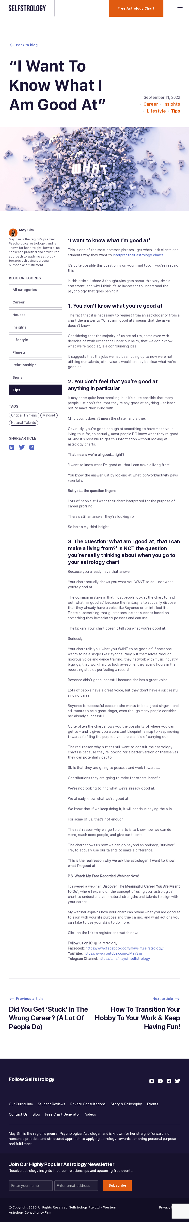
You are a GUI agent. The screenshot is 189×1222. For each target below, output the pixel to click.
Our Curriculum (21, 1104)
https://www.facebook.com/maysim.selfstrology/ (125, 948)
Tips (175, 111)
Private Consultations (88, 1104)
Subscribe (117, 1185)
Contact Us (18, 1114)
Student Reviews (51, 1104)
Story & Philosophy (126, 1104)
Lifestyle (156, 111)
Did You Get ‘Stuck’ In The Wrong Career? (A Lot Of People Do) (48, 1018)
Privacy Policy (169, 1207)
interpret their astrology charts (138, 255)
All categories (25, 290)
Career (150, 104)
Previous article (30, 999)
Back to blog (27, 45)
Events (152, 1104)
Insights (171, 104)
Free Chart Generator (62, 1114)
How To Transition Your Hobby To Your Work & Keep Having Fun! (137, 1018)
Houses (19, 315)
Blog (36, 1114)
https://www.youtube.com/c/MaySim (113, 953)
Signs (17, 377)
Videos (90, 1114)
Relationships (24, 365)
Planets (19, 352)
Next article (163, 999)
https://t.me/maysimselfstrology (124, 959)
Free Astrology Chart (136, 8)
